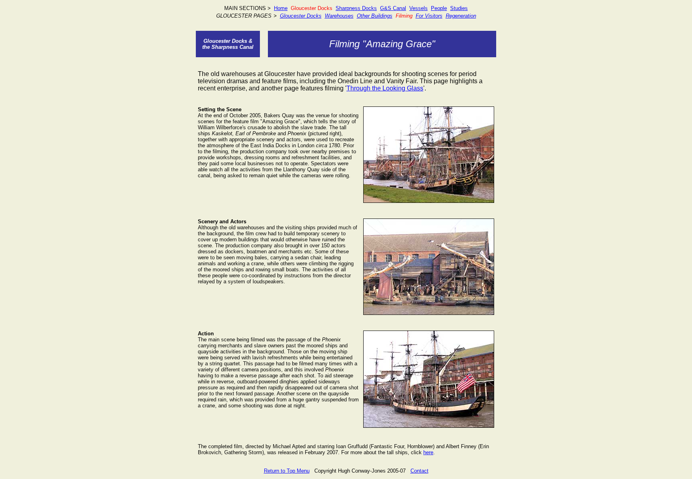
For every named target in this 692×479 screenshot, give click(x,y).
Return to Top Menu (287, 471)
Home (281, 8)
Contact (419, 471)
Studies (459, 8)
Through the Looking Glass (384, 88)
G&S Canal (393, 8)
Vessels (418, 8)
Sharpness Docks (356, 8)
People (439, 8)
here (428, 452)
